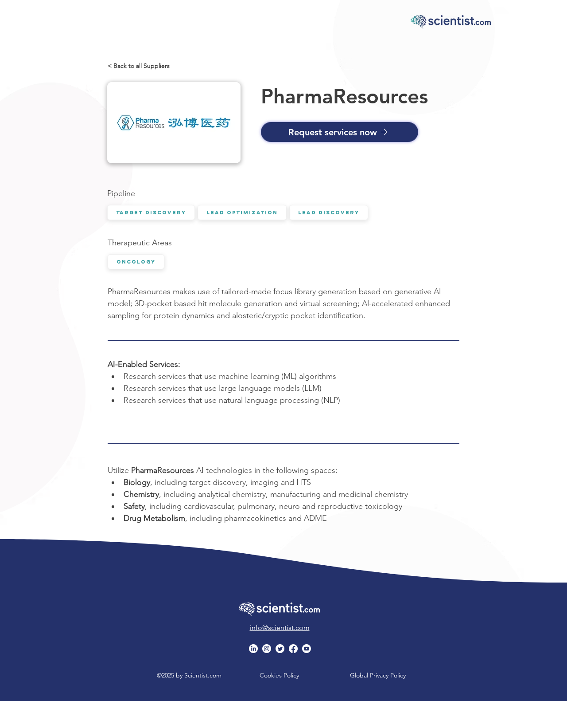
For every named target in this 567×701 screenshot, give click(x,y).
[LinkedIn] (253, 648)
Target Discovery (151, 212)
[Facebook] (293, 648)
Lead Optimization (242, 212)
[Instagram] (266, 648)
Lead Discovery (328, 212)
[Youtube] (306, 648)
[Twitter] (280, 648)
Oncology (136, 262)
